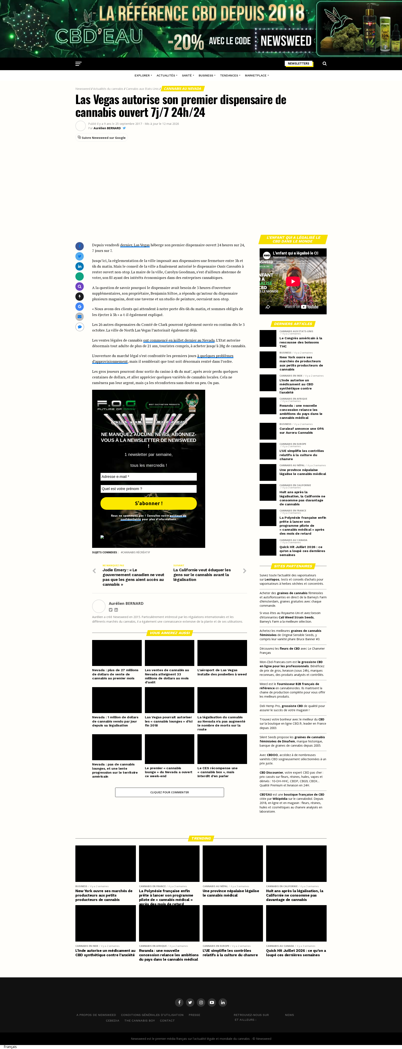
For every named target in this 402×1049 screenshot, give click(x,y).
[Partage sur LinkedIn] (79, 266)
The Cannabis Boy (139, 1020)
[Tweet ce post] (79, 256)
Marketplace (256, 75)
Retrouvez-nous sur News (264, 1015)
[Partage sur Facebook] (80, 246)
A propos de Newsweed (96, 1015)
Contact (167, 1020)
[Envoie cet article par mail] (79, 316)
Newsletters (298, 63)
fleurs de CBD (290, 648)
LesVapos (272, 579)
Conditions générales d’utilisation (152, 1015)
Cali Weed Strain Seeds (296, 617)
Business (206, 75)
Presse (194, 1015)
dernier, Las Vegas (135, 245)
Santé (187, 75)
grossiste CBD (292, 706)
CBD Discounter (271, 772)
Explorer (142, 75)
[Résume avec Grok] (80, 296)
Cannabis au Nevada (183, 88)
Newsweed (82, 89)
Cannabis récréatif (136, 552)
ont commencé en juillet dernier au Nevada (179, 340)
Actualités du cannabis (108, 89)
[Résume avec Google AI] (79, 306)
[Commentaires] (80, 327)
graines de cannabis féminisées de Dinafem (292, 739)
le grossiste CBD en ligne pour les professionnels (291, 664)
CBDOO (272, 755)
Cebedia (112, 1020)
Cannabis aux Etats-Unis (142, 89)
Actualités (166, 75)
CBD (321, 719)
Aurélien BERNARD (107, 128)
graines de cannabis (292, 593)
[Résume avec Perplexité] (79, 286)
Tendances (229, 75)
